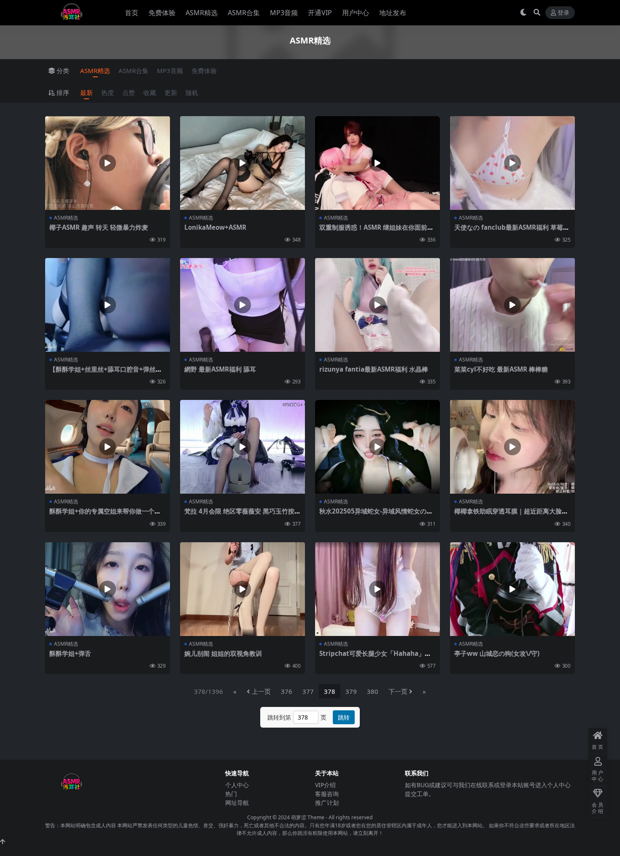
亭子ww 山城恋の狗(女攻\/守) (496, 653)
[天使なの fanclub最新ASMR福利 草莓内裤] (512, 163)
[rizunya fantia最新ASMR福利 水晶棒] (377, 305)
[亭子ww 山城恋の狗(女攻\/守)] (512, 589)
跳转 (344, 717)
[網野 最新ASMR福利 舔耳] (242, 305)
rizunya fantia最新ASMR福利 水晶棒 (373, 369)
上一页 (261, 691)
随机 (192, 92)
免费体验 (161, 12)
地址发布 (392, 12)
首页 (131, 12)
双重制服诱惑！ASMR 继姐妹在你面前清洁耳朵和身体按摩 (376, 231)
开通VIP (320, 12)
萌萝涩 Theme (307, 817)
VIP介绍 (325, 785)
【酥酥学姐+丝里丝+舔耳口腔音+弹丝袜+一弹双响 (105, 373)
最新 (86, 92)
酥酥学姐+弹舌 (70, 653)
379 (351, 691)
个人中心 (237, 785)
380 (372, 691)
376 (286, 691)
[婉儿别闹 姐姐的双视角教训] (242, 589)
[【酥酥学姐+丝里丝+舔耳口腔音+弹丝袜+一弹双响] (107, 305)
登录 (563, 13)
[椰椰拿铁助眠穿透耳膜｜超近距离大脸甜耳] (512, 447)
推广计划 (327, 803)
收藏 (149, 92)
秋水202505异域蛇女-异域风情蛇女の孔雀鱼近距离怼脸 (376, 515)
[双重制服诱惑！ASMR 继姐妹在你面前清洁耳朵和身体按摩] (377, 163)
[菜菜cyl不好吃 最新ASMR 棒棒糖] (512, 305)
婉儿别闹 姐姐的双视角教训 (223, 653)
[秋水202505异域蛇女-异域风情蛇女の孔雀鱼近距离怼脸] (377, 447)
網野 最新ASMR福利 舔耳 (220, 369)
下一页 (397, 691)
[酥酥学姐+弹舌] (107, 589)
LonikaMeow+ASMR (215, 227)
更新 (170, 92)
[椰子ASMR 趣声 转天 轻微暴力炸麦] (107, 163)
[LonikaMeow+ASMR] (242, 163)
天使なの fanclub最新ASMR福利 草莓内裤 (511, 231)
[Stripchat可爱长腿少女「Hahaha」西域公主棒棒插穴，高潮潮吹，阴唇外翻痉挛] (377, 589)
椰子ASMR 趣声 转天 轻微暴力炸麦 (98, 227)
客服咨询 (327, 794)
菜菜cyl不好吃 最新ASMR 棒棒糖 (501, 369)
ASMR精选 (202, 12)
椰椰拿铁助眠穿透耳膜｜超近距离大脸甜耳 (511, 515)
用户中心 (355, 12)
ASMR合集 (244, 12)
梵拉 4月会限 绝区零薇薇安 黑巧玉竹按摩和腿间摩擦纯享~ (242, 515)
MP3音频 (284, 12)
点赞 (128, 92)
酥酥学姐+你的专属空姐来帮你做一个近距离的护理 (105, 515)
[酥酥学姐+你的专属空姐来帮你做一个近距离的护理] (107, 447)
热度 (107, 92)
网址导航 (237, 803)
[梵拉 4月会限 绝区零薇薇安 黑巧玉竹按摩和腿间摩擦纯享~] (242, 447)
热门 (231, 794)
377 (308, 691)
